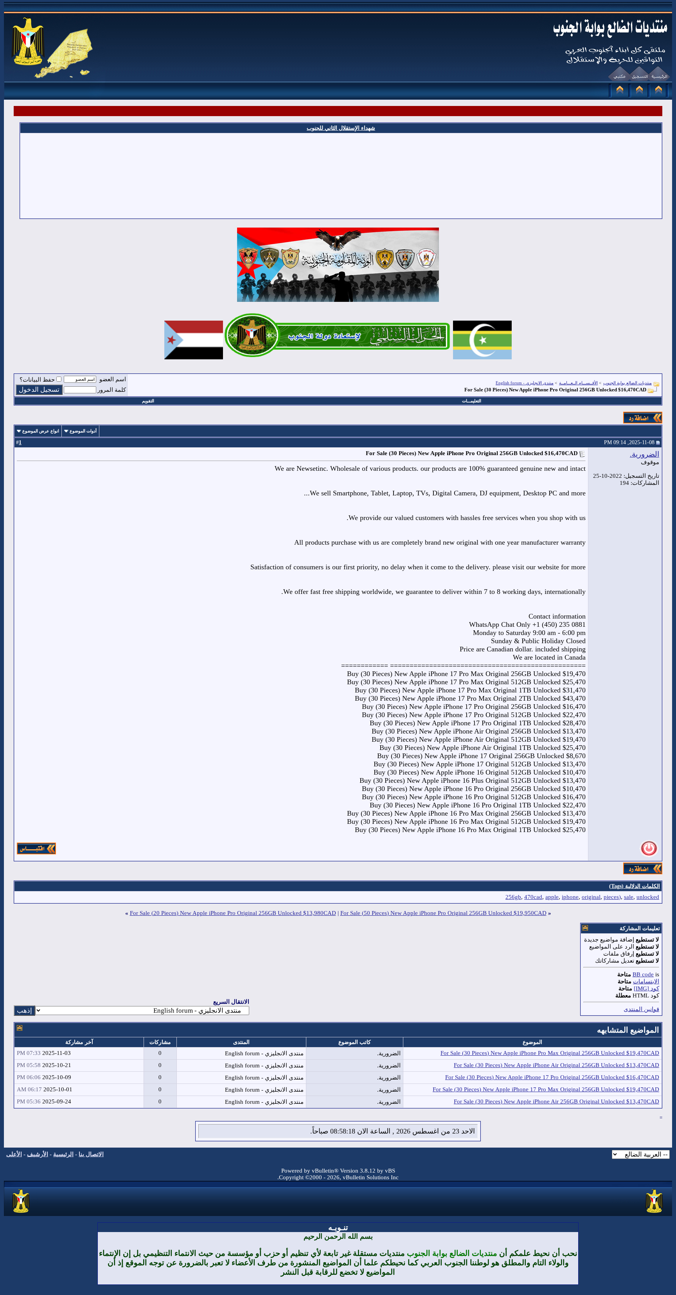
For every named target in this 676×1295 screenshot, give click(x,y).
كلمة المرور (111, 390)
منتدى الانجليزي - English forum (525, 382)
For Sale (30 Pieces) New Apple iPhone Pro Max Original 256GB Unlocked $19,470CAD (549, 1053)
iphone (570, 897)
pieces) (612, 897)
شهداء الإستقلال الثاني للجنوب (341, 128)
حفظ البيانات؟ (37, 380)
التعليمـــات (471, 400)
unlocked (647, 897)
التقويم (148, 400)
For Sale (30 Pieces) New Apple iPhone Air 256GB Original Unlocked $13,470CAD (556, 1101)
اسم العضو (112, 379)
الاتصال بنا (91, 1154)
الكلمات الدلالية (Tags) (634, 886)
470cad (533, 897)
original (591, 897)
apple (552, 897)
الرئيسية (63, 1154)
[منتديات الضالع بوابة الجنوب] (21, 1213)
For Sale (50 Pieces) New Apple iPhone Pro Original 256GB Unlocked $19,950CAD (443, 913)
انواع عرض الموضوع (40, 431)
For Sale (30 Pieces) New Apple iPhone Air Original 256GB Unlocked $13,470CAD (556, 1065)
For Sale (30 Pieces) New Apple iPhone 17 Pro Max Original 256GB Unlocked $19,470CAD (546, 1089)
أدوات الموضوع (83, 431)
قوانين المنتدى (641, 1009)
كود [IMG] (646, 988)
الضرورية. (644, 454)
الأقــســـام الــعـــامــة (578, 382)
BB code (643, 974)
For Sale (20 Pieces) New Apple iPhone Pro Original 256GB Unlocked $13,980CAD (233, 913)
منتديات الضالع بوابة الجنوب (627, 382)
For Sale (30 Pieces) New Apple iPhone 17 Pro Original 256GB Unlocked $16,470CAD (552, 1077)
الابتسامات (646, 981)
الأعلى (14, 1154)
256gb (513, 897)
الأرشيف (37, 1154)
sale (628, 897)
